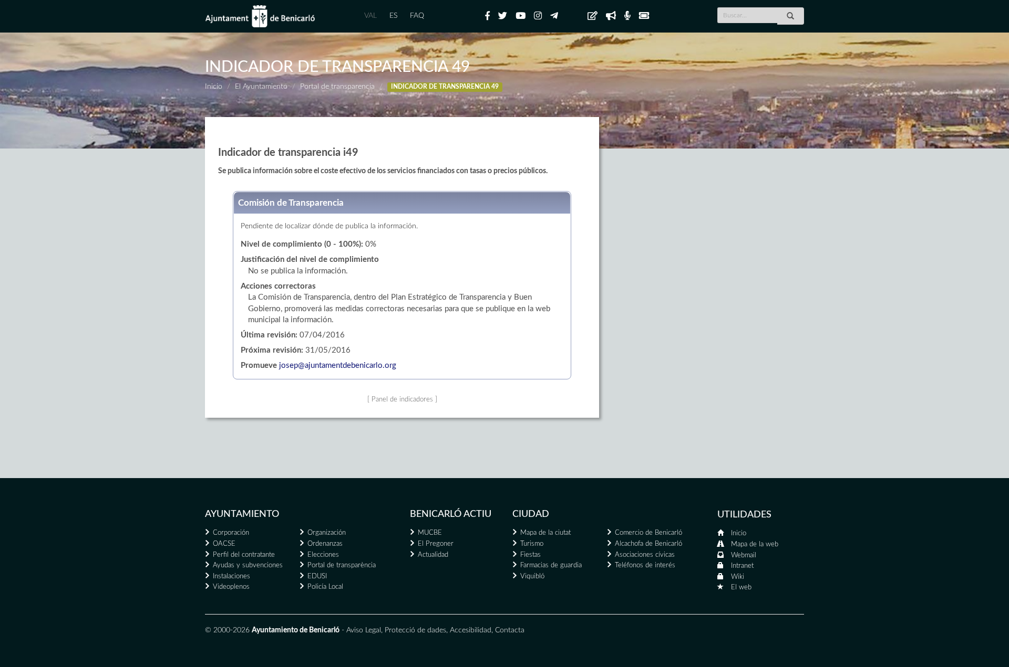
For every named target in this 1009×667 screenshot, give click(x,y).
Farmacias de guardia (551, 565)
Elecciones (323, 555)
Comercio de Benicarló (648, 533)
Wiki (737, 577)
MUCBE (430, 533)
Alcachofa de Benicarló (648, 544)
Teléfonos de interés (645, 565)
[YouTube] (520, 16)
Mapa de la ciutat (545, 533)
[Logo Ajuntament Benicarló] (260, 16)
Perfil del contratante (244, 555)
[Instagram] (537, 16)
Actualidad (433, 555)
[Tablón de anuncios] (592, 16)
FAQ (417, 15)
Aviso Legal (363, 630)
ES (393, 15)
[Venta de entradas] (644, 16)
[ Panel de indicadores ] (402, 399)
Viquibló (532, 576)
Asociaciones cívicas (645, 555)
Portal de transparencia (337, 86)
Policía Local (325, 587)
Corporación (231, 533)
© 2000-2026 (227, 630)
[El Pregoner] (611, 16)
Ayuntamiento (242, 514)
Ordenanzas (325, 544)
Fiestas (530, 555)
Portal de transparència (341, 565)
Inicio (213, 86)
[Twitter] (503, 16)
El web (741, 587)
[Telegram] (554, 16)
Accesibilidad (470, 630)
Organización (326, 533)
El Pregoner (436, 544)
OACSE (224, 544)
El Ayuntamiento (261, 86)
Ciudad (530, 514)
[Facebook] (487, 16)
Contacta (509, 630)
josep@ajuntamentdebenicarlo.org (337, 365)
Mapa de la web (754, 544)
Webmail (743, 555)
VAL (370, 15)
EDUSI (317, 576)
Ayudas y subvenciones (248, 565)
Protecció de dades (415, 630)
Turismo (531, 544)
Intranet (742, 566)
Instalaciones (231, 576)
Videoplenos (231, 587)
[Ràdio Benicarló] (627, 16)
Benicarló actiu (450, 514)
